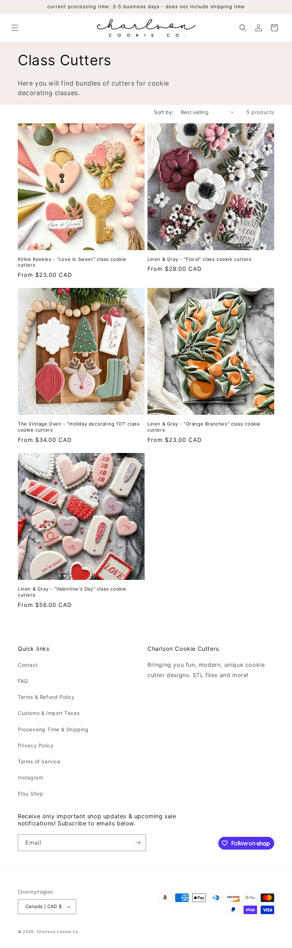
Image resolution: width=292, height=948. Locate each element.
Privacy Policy (35, 745)
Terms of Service (39, 761)
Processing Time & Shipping (53, 729)
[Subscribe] (138, 842)
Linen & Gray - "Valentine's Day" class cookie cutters (72, 592)
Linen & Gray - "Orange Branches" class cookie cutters (204, 427)
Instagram (30, 777)
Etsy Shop (30, 793)
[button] (15, 28)
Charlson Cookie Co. (58, 931)
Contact (28, 665)
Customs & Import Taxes (48, 713)
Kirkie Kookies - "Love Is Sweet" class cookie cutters (72, 262)
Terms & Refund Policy (46, 697)
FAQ (23, 681)
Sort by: (163, 112)
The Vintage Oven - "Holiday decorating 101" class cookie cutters (79, 427)
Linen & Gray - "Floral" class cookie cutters (199, 259)
